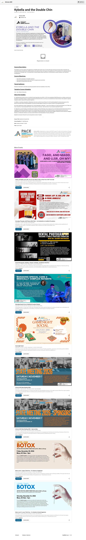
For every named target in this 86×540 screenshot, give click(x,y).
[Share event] (69, 187)
